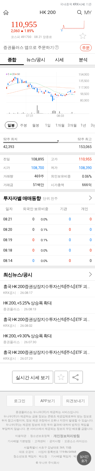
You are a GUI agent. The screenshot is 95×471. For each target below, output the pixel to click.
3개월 (72, 125)
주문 (86, 48)
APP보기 (47, 401)
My (88, 12)
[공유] (76, 377)
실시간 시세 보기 (33, 377)
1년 (83, 125)
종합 (12, 59)
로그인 (19, 401)
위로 (84, 458)
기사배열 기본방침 (19, 441)
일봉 (11, 125)
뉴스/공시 (35, 59)
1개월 (60, 125)
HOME (6, 12)
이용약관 (20, 436)
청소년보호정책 (40, 436)
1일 (48, 125)
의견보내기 (75, 401)
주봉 (23, 125)
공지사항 (55, 441)
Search (79, 12)
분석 (83, 59)
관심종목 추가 (83, 36)
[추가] (61, 377)
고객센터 (40, 441)
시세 (59, 59)
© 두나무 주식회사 (47, 462)
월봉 (35, 125)
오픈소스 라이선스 (75, 441)
